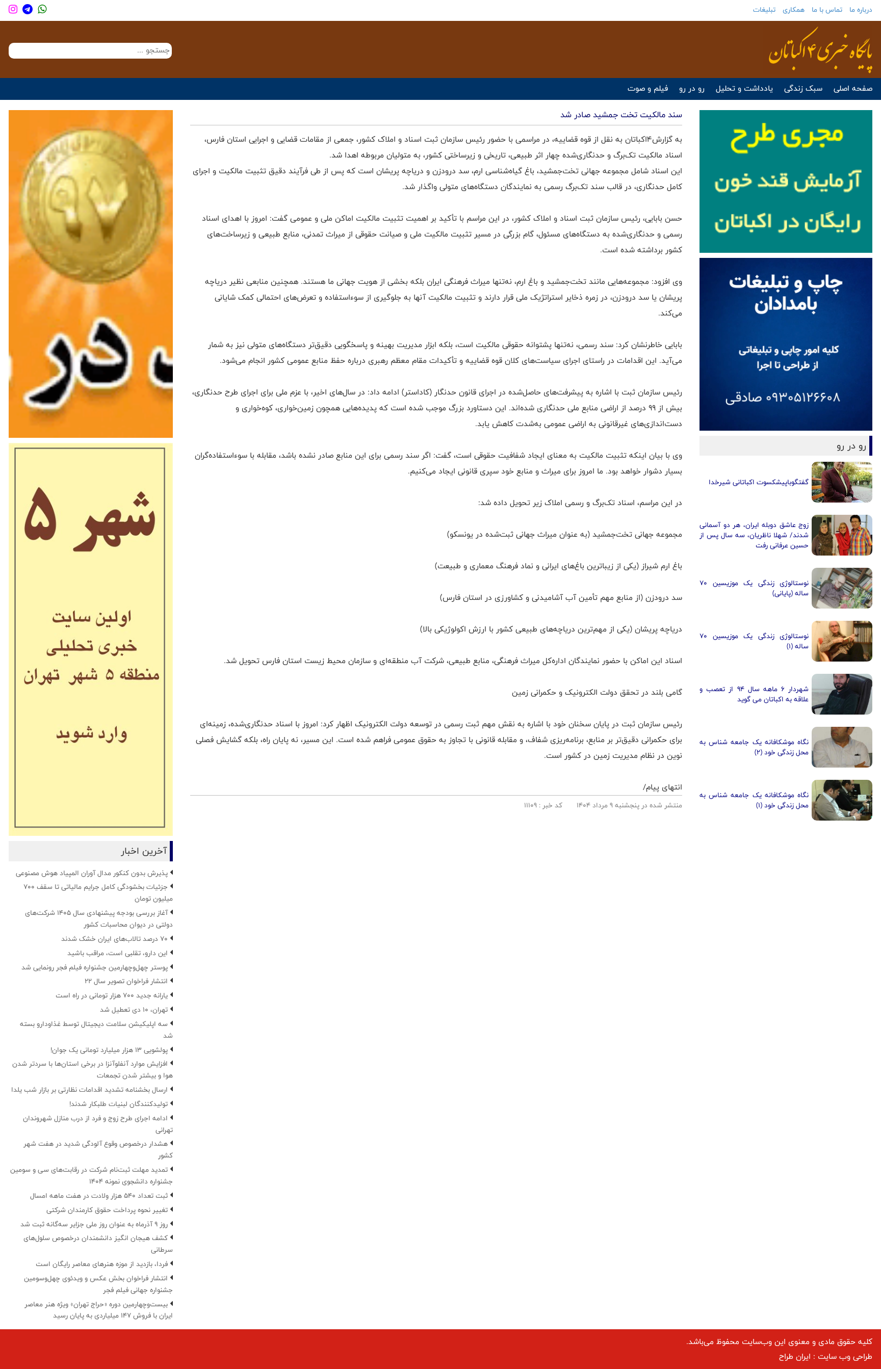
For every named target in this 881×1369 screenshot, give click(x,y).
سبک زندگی (803, 88)
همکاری (794, 10)
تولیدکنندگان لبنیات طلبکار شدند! (118, 1104)
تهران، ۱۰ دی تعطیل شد (134, 1010)
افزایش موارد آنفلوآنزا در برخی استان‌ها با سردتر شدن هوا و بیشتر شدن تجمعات (92, 1070)
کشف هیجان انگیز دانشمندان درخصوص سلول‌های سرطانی (98, 1244)
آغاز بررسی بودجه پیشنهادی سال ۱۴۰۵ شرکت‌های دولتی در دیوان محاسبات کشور (99, 919)
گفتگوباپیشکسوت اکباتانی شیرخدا (759, 482)
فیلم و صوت (648, 88)
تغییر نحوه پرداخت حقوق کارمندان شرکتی (107, 1210)
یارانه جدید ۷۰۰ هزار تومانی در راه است (112, 995)
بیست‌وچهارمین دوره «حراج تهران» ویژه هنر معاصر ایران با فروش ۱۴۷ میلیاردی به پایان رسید (98, 1310)
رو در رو (692, 88)
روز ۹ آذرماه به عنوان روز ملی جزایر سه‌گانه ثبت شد (94, 1224)
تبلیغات (764, 10)
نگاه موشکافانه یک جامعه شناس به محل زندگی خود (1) (754, 800)
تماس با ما (827, 10)
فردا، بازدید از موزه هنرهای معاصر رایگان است (102, 1264)
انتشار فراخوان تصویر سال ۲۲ (126, 981)
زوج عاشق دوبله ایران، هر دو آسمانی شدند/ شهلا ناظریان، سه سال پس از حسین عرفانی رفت (754, 535)
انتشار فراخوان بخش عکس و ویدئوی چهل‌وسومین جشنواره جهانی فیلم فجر (98, 1284)
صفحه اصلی (853, 88)
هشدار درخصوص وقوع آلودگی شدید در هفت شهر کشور (98, 1150)
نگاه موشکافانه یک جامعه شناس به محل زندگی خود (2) (754, 747)
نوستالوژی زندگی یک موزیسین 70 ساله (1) (754, 641)
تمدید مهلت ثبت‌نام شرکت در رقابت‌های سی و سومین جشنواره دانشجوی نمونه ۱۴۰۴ (91, 1176)
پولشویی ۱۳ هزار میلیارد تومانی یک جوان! (109, 1050)
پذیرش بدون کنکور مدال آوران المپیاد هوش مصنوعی (92, 873)
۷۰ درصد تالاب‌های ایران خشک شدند (114, 939)
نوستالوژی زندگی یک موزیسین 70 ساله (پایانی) (754, 588)
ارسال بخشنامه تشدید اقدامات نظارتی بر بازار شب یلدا (89, 1090)
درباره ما (860, 10)
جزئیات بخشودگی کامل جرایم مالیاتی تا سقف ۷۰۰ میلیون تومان (98, 893)
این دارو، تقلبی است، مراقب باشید (117, 953)
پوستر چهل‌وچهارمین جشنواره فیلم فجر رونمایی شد (94, 967)
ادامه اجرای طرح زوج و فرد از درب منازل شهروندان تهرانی (98, 1124)
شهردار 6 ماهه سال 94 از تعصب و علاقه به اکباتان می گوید (754, 694)
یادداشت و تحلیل (744, 88)
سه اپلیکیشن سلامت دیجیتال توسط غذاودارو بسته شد (96, 1030)
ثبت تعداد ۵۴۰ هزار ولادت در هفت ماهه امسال (99, 1196)
